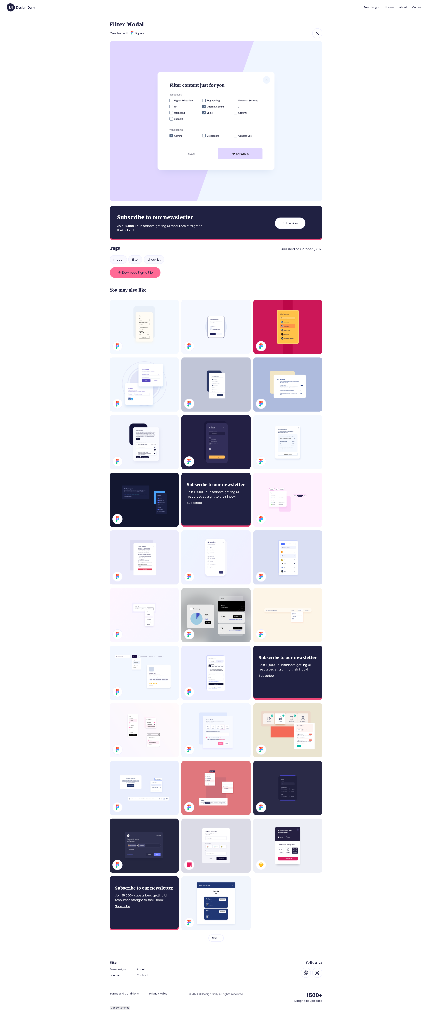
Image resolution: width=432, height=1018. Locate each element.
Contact (142, 975)
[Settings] (287, 384)
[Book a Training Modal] (215, 903)
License (114, 975)
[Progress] (144, 500)
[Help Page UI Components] (144, 788)
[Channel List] (215, 615)
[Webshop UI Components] (287, 730)
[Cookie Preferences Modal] (144, 442)
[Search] (287, 615)
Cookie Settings (120, 1007)
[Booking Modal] (287, 846)
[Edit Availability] (215, 327)
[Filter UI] (144, 615)
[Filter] (144, 327)
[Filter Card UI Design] (287, 788)
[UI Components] (215, 788)
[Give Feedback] (215, 730)
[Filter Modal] (215, 442)
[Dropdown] (144, 730)
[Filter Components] (144, 673)
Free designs (118, 969)
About (141, 969)
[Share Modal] (144, 384)
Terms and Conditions (124, 994)
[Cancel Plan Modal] (144, 557)
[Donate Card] (215, 673)
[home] (21, 5)
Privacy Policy (158, 993)
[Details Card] (287, 442)
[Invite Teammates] (215, 846)
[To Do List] (215, 557)
